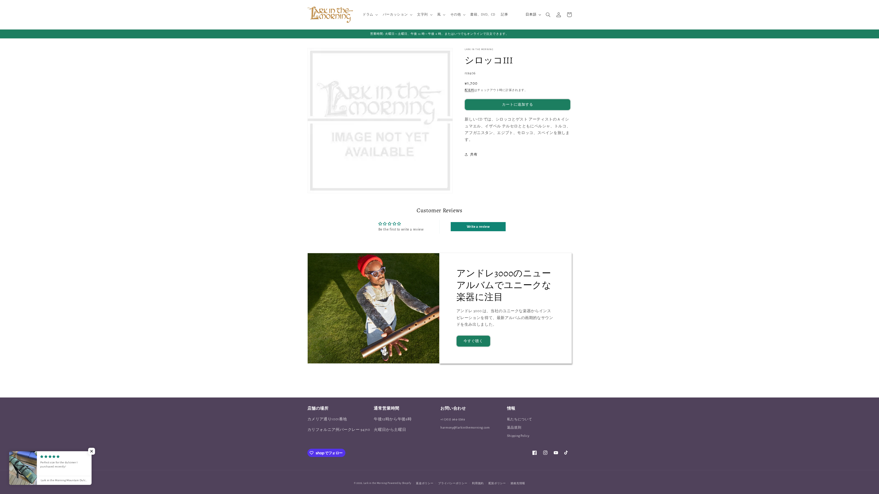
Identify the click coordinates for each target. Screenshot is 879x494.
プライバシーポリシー (452, 483)
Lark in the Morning (375, 483)
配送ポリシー (497, 483)
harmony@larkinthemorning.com (465, 427)
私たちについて (519, 419)
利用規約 (478, 483)
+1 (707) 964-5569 (452, 419)
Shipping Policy (518, 436)
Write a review (478, 226)
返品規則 (514, 427)
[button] (370, 15)
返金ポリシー (424, 483)
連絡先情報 (517, 483)
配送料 (469, 90)
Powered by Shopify (399, 483)
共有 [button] (473, 154)
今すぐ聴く (473, 341)
